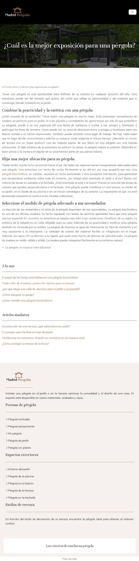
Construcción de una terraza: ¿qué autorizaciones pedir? (36, 326)
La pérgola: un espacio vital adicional (28, 247)
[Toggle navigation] (132, 12)
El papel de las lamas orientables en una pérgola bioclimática (40, 277)
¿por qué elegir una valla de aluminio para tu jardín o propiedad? (41, 289)
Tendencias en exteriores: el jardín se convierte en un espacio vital (43, 338)
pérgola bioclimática (14, 174)
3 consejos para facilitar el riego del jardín (27, 332)
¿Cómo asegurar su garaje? (18, 294)
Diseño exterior (11, 87)
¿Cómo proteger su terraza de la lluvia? (25, 343)
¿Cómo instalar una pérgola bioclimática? (27, 300)
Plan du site (69, 558)
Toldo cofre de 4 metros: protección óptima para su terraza (38, 283)
